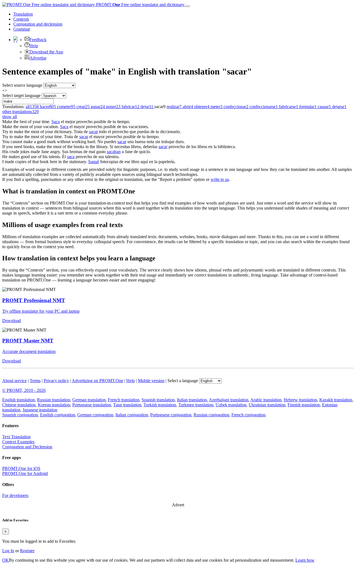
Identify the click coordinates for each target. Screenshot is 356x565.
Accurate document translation (29, 351)
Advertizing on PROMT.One (97, 380)
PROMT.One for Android (25, 473)
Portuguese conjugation (170, 414)
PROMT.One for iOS (21, 468)
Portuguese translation (91, 404)
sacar (93, 131)
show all (9, 116)
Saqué (93, 161)
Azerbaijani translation (228, 399)
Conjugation (37, 24)
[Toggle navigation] (188, 6)
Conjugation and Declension (27, 446)
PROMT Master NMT (27, 341)
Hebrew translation (300, 399)
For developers (15, 495)
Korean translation (54, 404)
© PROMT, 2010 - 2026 (24, 390)
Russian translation (53, 399)
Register (27, 550)
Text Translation (16, 436)
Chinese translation (19, 404)
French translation (123, 399)
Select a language (182, 380)
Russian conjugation (211, 414)
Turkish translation (160, 404)
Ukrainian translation (267, 404)
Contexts (21, 19)
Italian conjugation (131, 414)
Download (11, 320)
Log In (8, 550)
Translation (23, 14)
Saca (55, 121)
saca (71, 156)
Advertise (37, 58)
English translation (18, 399)
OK (5, 560)
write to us (220, 179)
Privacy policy (56, 380)
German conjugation (95, 414)
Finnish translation (304, 404)
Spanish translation (158, 399)
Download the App (46, 51)
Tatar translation (127, 404)
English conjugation (57, 414)
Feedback (37, 39)
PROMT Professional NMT (33, 300)
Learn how (305, 560)
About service (14, 380)
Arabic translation (265, 399)
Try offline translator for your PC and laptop (41, 311)
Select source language (22, 85)
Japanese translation (40, 409)
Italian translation (192, 399)
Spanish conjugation (20, 414)
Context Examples (18, 441)
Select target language (21, 95)
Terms (35, 380)
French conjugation (248, 414)
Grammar (21, 29)
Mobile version (151, 380)
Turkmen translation (195, 404)
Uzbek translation (231, 404)
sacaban (114, 151)
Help (33, 45)
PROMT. (139, 4)
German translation (89, 399)
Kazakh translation (335, 399)
